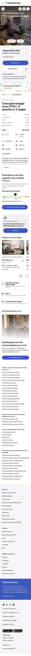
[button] (15, 285)
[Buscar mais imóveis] (3, 9)
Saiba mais (15, 230)
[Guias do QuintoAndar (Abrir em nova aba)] (10, 605)
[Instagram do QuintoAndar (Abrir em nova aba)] (7, 605)
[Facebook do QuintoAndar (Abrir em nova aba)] (4, 605)
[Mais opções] (28, 9)
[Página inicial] (13, 3)
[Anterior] (20, 275)
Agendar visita (15, 62)
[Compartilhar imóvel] (20, 9)
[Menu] (2, 3)
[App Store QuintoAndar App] (17, 630)
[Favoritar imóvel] (24, 9)
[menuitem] (5, 95)
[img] (13, 247)
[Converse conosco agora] (26, 69)
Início (3, 94)
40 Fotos (12, 41)
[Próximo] (26, 275)
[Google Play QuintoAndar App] (8, 630)
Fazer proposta (12, 68)
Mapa (21, 41)
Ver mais (6, 167)
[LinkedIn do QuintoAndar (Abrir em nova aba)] (14, 605)
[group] (13, 256)
